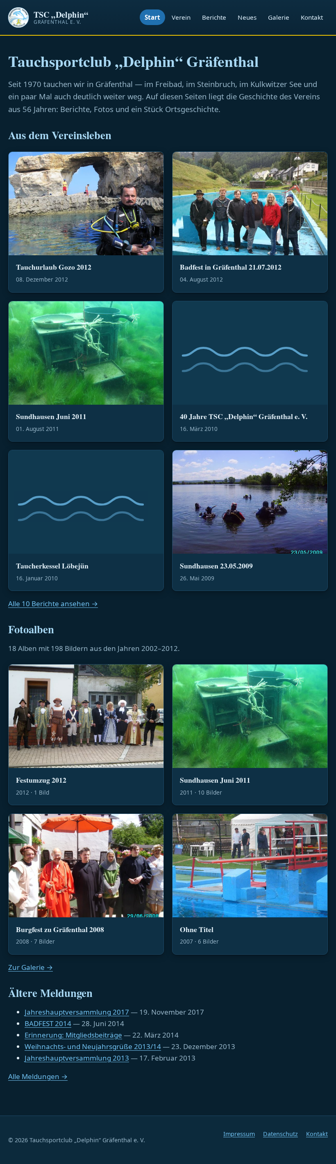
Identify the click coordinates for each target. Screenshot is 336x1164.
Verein (181, 17)
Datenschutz (280, 1134)
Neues (247, 17)
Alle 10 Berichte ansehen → (53, 603)
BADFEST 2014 (48, 1023)
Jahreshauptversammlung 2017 (77, 1012)
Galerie (278, 17)
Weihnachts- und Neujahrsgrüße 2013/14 (93, 1046)
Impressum (239, 1134)
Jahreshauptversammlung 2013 (77, 1058)
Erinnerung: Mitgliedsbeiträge (73, 1035)
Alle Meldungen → (38, 1076)
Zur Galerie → (30, 967)
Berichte (214, 17)
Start (152, 17)
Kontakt (312, 17)
